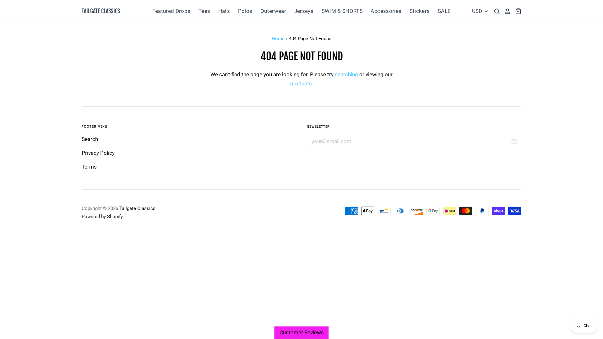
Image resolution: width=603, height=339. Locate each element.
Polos (245, 11)
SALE (444, 11)
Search (90, 139)
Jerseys (303, 11)
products (301, 83)
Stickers (420, 11)
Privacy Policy (98, 153)
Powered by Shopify (102, 216)
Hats (224, 11)
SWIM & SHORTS (342, 11)
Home (278, 38)
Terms (89, 167)
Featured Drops (171, 11)
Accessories (386, 11)
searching (346, 74)
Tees (204, 11)
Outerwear (273, 11)
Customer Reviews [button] (302, 332)
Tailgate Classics (101, 11)
